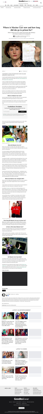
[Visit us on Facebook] (33, 1)
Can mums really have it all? (37, 392)
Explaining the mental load (37, 390)
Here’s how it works (31, 38)
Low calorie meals (26, 393)
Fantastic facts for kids (18, 392)
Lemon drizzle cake (27, 389)
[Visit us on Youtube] (37, 1)
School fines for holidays (17, 7)
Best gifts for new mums (27, 7)
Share (4, 71)
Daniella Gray (4, 305)
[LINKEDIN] (8, 295)
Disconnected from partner (37, 393)
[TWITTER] (7, 295)
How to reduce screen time (19, 389)
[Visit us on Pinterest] (35, 1)
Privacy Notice (5, 114)
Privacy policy (18, 403)
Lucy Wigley (8, 294)
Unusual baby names (18, 390)
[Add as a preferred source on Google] (21, 408)
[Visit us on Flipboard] (36, 1)
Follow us (21, 71)
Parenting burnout (35, 389)
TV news (4, 290)
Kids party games (17, 393)
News (25, 36)
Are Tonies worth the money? (37, 7)
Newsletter (25, 71)
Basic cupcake (26, 392)
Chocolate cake (26, 390)
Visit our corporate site (32, 411)
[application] (14, 279)
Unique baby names (8, 7)
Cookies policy (24, 403)
